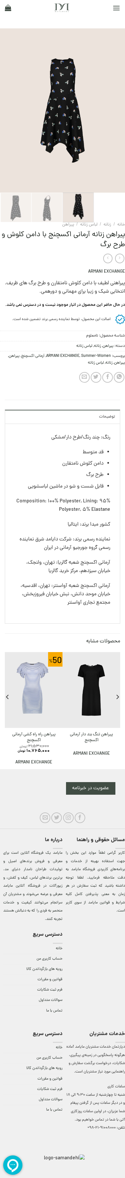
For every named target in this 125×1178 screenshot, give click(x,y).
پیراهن (119, 363)
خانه (121, 224)
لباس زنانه (88, 224)
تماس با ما (54, 1011)
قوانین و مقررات (50, 979)
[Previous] (114, 110)
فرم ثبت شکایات (50, 990)
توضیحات (107, 417)
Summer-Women (96, 356)
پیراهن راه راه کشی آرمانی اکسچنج (33, 737)
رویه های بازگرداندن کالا (44, 969)
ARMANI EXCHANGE (106, 271)
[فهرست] (116, 8)
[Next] (6, 110)
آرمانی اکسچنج (33, 356)
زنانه (107, 224)
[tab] (62, 416)
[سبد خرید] (8, 8)
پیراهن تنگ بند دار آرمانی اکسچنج (91, 737)
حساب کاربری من (50, 959)
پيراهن (68, 224)
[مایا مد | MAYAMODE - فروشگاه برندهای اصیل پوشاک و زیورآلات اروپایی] (62, 7)
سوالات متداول (51, 1000)
